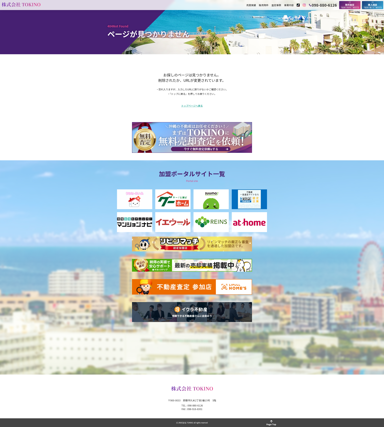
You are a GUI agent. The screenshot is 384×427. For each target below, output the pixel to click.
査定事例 (276, 5)
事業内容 (289, 5)
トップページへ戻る (192, 105)
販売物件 (263, 5)
